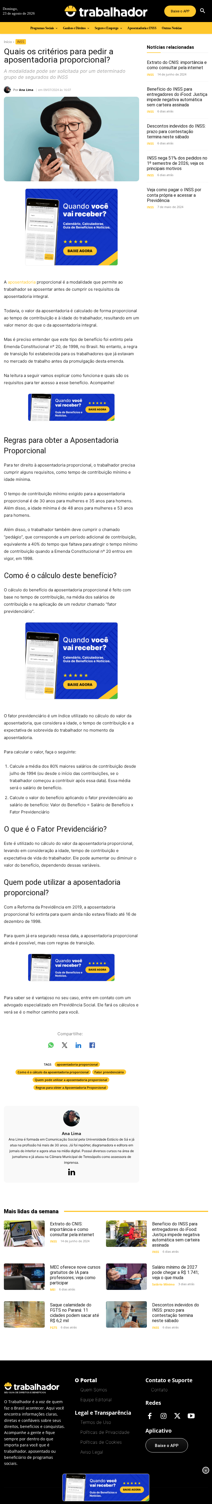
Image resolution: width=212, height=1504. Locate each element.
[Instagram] (163, 1416)
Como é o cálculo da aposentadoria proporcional (53, 1072)
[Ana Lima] (8, 89)
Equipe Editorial (96, 1399)
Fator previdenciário (109, 1072)
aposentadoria (22, 282)
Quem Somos (93, 1389)
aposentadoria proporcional (77, 1064)
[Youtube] (191, 1416)
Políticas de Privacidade (104, 1432)
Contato (159, 1389)
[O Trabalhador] (106, 11)
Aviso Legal (91, 1452)
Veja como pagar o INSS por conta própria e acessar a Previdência (174, 195)
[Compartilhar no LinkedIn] (78, 1046)
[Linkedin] (71, 1172)
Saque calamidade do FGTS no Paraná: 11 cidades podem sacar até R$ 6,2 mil (74, 1313)
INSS (20, 41)
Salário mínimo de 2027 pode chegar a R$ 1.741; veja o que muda (175, 1272)
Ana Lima (26, 90)
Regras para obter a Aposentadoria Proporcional (71, 1087)
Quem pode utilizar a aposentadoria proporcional (71, 1080)
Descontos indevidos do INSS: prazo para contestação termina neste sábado (176, 131)
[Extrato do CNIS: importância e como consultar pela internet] (24, 1233)
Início (8, 41)
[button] (202, 11)
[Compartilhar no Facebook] (92, 1046)
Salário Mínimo (163, 1284)
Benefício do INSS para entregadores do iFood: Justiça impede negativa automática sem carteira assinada (177, 97)
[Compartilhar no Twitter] (64, 1046)
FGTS (53, 1327)
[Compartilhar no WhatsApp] (50, 1046)
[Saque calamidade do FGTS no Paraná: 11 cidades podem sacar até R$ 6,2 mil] (24, 1314)
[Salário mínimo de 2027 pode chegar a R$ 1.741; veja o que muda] (126, 1276)
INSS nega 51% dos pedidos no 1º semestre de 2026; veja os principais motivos (177, 163)
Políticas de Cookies (101, 1442)
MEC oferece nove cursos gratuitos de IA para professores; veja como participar (75, 1275)
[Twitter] (177, 1416)
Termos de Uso (95, 1422)
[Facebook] (149, 1416)
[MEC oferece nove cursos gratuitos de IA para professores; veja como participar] (24, 1276)
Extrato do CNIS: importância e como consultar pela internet (177, 65)
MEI (52, 1289)
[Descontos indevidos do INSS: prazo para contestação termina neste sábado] (126, 1314)
